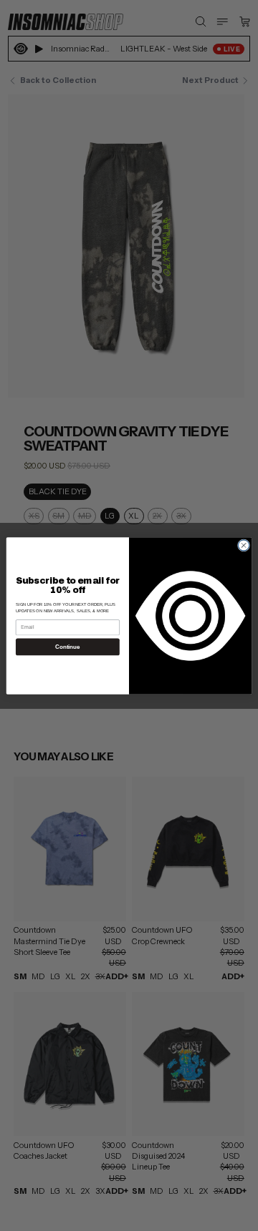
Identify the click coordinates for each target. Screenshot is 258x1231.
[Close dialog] (243, 544)
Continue (67, 647)
